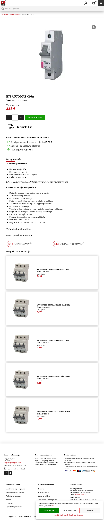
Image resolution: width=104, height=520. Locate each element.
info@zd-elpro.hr (80, 495)
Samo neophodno (69, 510)
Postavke (90, 510)
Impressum (80, 515)
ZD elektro (4, 14)
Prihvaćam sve (49, 510)
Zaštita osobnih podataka (68, 515)
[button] (19, 243)
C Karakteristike (14, 14)
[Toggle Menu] (101, 3)
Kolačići (57, 515)
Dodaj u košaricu (36, 118)
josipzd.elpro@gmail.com (12, 462)
